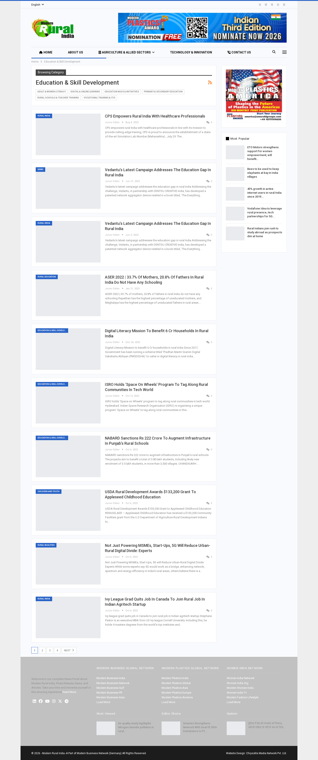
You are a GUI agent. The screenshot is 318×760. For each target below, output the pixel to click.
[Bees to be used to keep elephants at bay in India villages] (235, 174)
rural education (47, 277)
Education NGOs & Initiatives (122, 91)
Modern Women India (240, 687)
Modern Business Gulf (110, 687)
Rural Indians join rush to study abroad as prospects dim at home (264, 232)
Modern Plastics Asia (175, 687)
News (40, 169)
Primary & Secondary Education (163, 91)
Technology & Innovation (191, 52)
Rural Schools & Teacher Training (58, 98)
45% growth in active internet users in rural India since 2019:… (264, 192)
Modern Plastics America (177, 697)
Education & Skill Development (53, 330)
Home (47, 52)
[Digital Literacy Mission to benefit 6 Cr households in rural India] (68, 349)
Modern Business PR (109, 692)
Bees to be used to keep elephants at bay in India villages (263, 172)
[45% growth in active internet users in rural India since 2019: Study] (235, 194)
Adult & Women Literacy (51, 91)
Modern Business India (110, 678)
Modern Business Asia (110, 697)
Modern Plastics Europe (176, 692)
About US (75, 52)
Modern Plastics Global (176, 683)
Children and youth (48, 491)
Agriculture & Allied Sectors (126, 52)
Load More (103, 702)
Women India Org (237, 683)
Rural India (44, 116)
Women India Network (240, 678)
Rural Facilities (46, 545)
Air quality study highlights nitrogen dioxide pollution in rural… (136, 727)
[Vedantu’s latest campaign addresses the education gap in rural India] (68, 188)
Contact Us (241, 52)
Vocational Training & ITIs (99, 98)
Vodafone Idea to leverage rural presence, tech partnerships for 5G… (264, 212)
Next (67, 650)
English (35, 4)
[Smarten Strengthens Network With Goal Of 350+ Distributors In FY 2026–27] (171, 728)
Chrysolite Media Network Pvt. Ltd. (266, 753)
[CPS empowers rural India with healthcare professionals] (68, 134)
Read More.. (69, 692)
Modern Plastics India (175, 678)
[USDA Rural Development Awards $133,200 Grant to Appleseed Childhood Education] (68, 510)
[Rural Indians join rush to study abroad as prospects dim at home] (235, 233)
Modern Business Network (113, 683)
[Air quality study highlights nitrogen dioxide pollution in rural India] (105, 728)
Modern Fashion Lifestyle (242, 697)
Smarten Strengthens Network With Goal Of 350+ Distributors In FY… (200, 727)
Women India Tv (237, 692)
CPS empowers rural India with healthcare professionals (155, 116)
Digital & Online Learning (85, 91)
